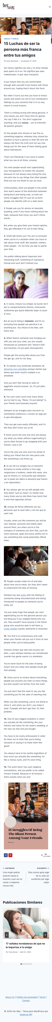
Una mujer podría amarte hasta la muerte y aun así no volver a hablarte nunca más (12, 877)
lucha (23, 595)
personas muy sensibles (15, 369)
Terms (42, 997)
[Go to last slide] (7, 935)
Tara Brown (13, 952)
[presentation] (26, 923)
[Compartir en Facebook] (6, 855)
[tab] (21, 964)
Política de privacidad (26, 997)
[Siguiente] (45, 935)
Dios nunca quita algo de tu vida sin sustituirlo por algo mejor (38, 875)
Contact (26, 1000)
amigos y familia (11, 39)
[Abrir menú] (50, 7)
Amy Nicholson (13, 61)
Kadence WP (26, 1014)
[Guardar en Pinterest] (10, 855)
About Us (10, 997)
